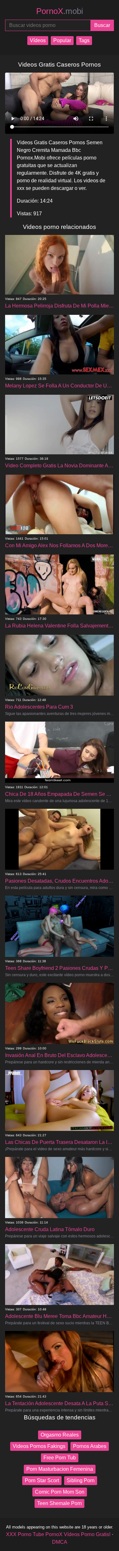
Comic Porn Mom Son (59, 1492)
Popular (62, 40)
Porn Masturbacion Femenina (59, 1469)
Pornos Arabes (89, 1446)
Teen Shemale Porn (59, 1503)
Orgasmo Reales (60, 1434)
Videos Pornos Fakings (39, 1446)
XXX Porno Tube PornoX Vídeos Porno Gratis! (58, 1534)
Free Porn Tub (59, 1457)
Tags (84, 40)
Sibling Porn (81, 1480)
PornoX (59, 11)
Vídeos (38, 40)
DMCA (59, 1542)
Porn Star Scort (42, 1480)
